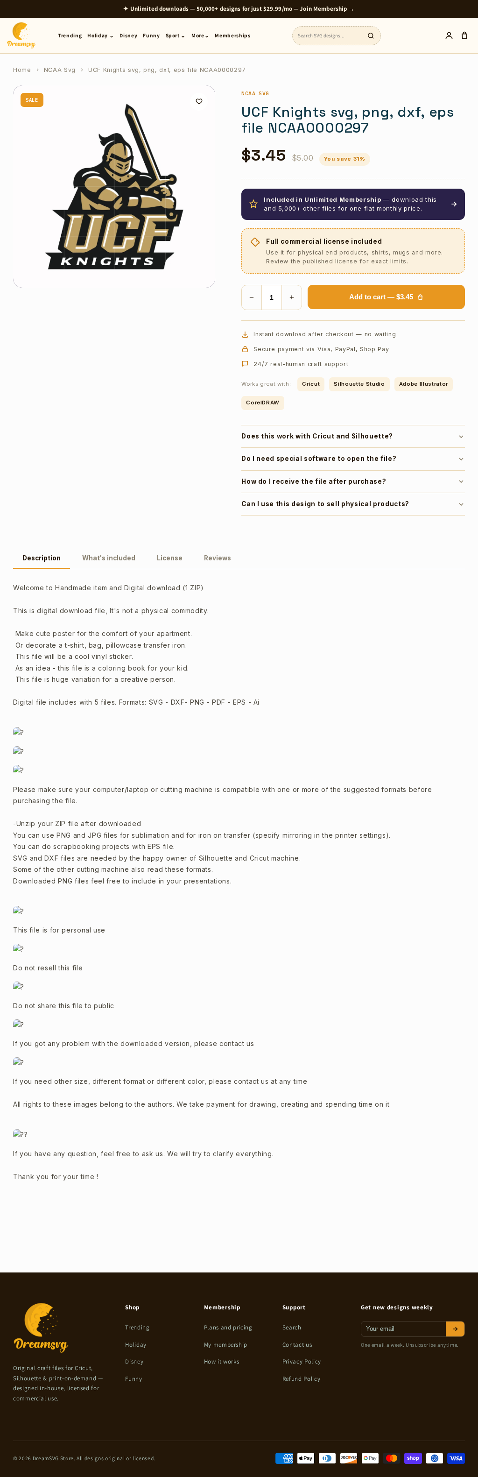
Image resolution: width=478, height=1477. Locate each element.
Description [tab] (41, 558)
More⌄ (200, 35)
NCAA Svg (60, 69)
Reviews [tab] (217, 558)
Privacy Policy (301, 1361)
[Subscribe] (455, 1329)
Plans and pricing (228, 1327)
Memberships (232, 35)
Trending (70, 35)
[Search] (370, 35)
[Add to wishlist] (199, 102)
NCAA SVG (255, 93)
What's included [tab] (108, 558)
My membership (226, 1345)
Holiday (136, 1345)
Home (22, 69)
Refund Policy (301, 1379)
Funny (151, 35)
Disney (128, 35)
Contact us (297, 1345)
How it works (221, 1361)
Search (292, 1327)
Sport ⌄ (176, 35)
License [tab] (170, 558)
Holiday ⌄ (100, 35)
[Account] (449, 35)
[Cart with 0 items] (464, 35)
